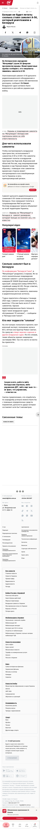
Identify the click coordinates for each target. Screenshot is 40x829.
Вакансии (24, 545)
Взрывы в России (11, 608)
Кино (7, 664)
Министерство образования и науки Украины (20, 686)
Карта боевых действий (13, 598)
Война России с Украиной (15, 593)
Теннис (8, 725)
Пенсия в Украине (11, 657)
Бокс (7, 720)
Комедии (8, 674)
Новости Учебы (11, 684)
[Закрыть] (36, 810)
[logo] (8, 3)
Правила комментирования (26, 535)
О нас (4, 527)
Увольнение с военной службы (15, 620)
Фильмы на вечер (11, 672)
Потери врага (10, 611)
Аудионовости (10, 584)
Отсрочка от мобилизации (14, 631)
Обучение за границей (13, 696)
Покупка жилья (10, 708)
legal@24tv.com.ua (25, 805)
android (8, 770)
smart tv (8, 775)
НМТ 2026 (8, 691)
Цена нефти (9, 644)
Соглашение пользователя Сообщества (29, 531)
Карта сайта (25, 555)
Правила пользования (9, 546)
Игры (23, 558)
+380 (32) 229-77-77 (13, 803)
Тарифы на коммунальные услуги (16, 652)
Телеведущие (6, 539)
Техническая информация (29, 539)
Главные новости (11, 573)
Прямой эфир (10, 578)
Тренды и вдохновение (13, 711)
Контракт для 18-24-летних (14, 628)
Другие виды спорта (12, 730)
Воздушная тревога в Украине (15, 603)
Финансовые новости (12, 650)
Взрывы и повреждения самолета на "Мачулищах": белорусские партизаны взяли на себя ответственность (19, 135)
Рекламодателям (7, 543)
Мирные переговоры (12, 601)
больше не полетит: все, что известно (18, 219)
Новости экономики (13, 642)
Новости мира (13, 8)
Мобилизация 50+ (11, 623)
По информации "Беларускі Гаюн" (17, 271)
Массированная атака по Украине (16, 606)
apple (21, 770)
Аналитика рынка (11, 705)
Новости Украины (11, 576)
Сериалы (8, 677)
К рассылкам (12, 758)
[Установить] (20, 814)
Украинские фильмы (12, 669)
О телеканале (6, 536)
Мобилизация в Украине (15, 618)
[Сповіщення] (37, 3)
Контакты (24, 542)
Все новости (10, 571)
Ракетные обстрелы (12, 595)
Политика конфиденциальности (8, 550)
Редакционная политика (9, 533)
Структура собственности (29, 548)
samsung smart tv (21, 775)
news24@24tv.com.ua (9, 498)
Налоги (8, 655)
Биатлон (8, 727)
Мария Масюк (11, 26)
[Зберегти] (35, 32)
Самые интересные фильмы (14, 666)
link (22, 506)
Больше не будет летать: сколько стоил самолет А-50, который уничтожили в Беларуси (29, 8)
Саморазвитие (10, 694)
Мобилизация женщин (13, 625)
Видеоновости (10, 581)
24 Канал (5, 8)
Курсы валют (10, 647)
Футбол (8, 722)
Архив (23, 551)
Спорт (8, 717)
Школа (8, 689)
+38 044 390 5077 (26, 498)
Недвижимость (11, 703)
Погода (8, 586)
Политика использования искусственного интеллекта (10, 555)
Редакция (5, 530)
